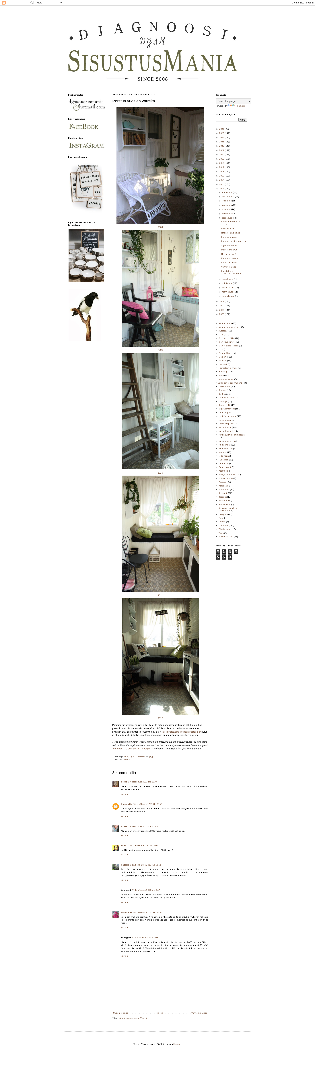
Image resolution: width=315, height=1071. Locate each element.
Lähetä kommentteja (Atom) (132, 1018)
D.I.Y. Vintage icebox (228, 345)
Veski (221, 532)
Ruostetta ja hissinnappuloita (231, 272)
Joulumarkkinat (226, 379)
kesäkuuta (227, 217)
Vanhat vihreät (228, 266)
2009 (160, 350)
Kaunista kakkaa (229, 258)
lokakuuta (227, 200)
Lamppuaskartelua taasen (230, 222)
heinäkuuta (228, 213)
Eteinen (222, 356)
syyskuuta (227, 205)
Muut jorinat (224, 444)
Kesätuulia (126, 912)
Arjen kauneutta (229, 245)
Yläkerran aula (226, 536)
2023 (222, 141)
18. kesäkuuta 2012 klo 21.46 (143, 781)
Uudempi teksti (120, 1012)
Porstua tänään (229, 237)
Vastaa (124, 794)
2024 (222, 137)
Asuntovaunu (225, 323)
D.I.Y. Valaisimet (226, 341)
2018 (222, 163)
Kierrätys (223, 401)
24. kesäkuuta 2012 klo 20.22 (147, 912)
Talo (221, 518)
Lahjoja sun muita (227, 416)
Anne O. (125, 845)
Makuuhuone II (226, 431)
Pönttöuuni (224, 489)
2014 (222, 179)
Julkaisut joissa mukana (230, 382)
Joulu (221, 375)
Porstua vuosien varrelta (233, 241)
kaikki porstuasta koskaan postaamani (182, 731)
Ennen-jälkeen (226, 353)
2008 (160, 227)
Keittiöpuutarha (226, 397)
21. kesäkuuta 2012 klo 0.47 (146, 890)
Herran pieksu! (228, 254)
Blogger (177, 1044)
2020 (222, 154)
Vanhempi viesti (199, 1012)
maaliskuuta (228, 287)
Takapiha (223, 514)
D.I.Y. (221, 334)
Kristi (124, 826)
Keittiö (222, 394)
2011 (160, 595)
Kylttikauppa (225, 412)
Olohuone (224, 463)
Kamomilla (126, 804)
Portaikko (223, 485)
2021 (222, 150)
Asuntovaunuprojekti (229, 327)
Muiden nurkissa (227, 441)
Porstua (127, 759)
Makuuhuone (225, 427)
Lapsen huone (226, 420)
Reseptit (223, 496)
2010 (160, 472)
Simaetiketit (225, 504)
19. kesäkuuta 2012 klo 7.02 (144, 845)
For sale (223, 360)
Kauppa (222, 390)
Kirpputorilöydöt (227, 408)
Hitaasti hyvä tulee (230, 232)
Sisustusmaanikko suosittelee (228, 509)
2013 (222, 184)
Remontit (223, 493)
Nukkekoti (223, 459)
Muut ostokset (226, 448)
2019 (222, 158)
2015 (222, 175)
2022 (222, 145)
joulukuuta (227, 192)
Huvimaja (223, 371)
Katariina (126, 864)
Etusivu (160, 1012)
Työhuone (223, 525)
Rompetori (224, 500)
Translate (240, 105)
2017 (222, 167)
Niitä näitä (224, 455)
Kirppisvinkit (225, 405)
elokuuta (226, 209)
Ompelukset (225, 467)
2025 (222, 133)
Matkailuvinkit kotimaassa (232, 434)
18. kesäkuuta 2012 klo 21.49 (147, 804)
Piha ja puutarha (227, 474)
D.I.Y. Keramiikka (227, 338)
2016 (222, 171)
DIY (220, 349)
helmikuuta (228, 291)
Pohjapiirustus (226, 478)
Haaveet (223, 364)
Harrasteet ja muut (228, 367)
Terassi (222, 521)
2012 (160, 718)
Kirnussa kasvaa (229, 262)
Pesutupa (223, 470)
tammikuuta (228, 296)
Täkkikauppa (225, 529)
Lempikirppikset (226, 423)
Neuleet (223, 452)
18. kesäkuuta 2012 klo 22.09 (143, 826)
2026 (222, 129)
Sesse (124, 781)
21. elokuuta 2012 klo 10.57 (146, 937)
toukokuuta (228, 279)
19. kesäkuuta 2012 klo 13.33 (146, 864)
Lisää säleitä (227, 228)
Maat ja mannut (229, 249)
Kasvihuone (224, 386)
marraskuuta (228, 196)
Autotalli (223, 330)
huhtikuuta (227, 283)
